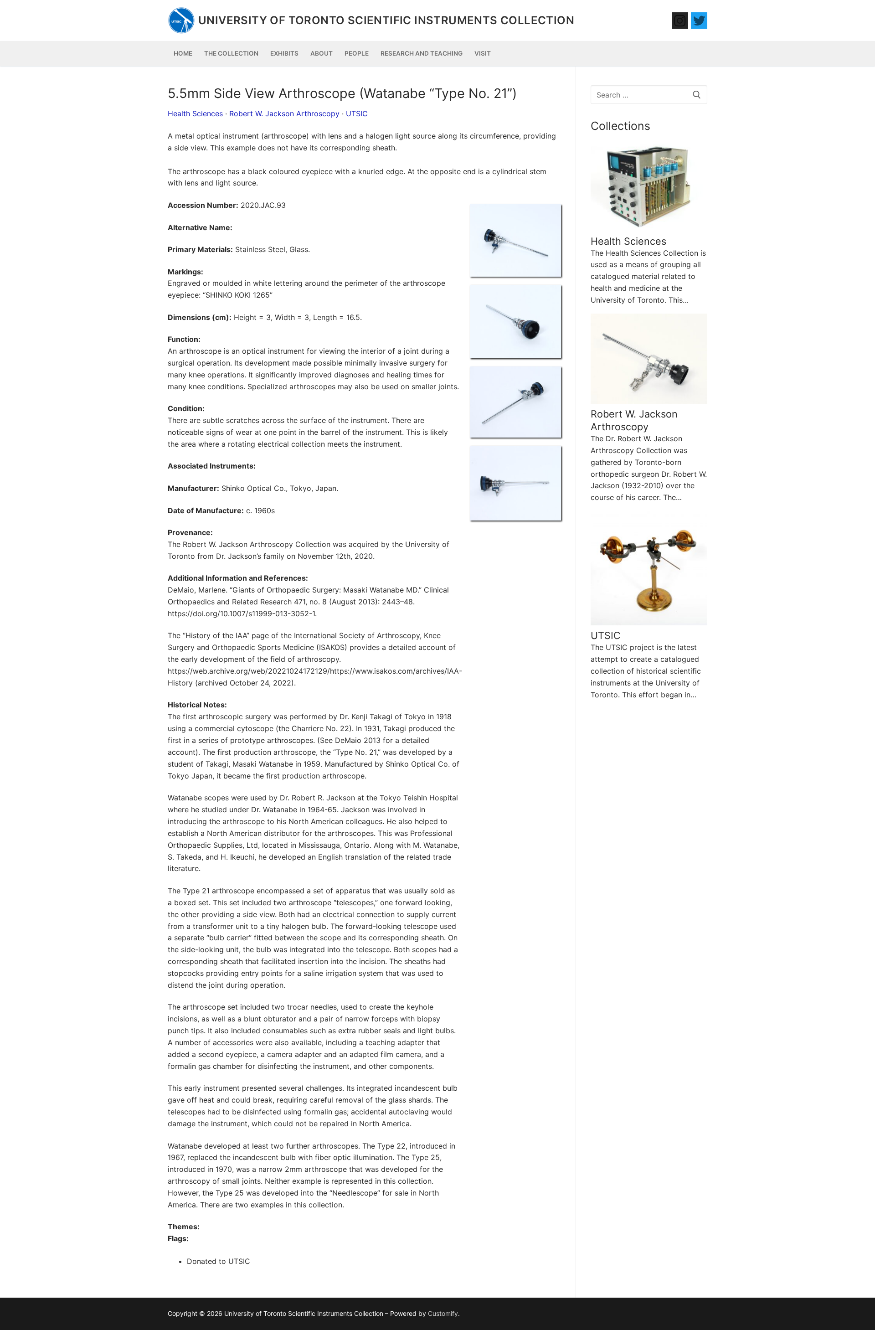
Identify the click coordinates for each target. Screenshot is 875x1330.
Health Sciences (195, 113)
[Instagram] (680, 20)
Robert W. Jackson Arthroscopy (284, 113)
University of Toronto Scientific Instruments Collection (386, 20)
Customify (443, 1313)
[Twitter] (699, 20)
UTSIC (357, 113)
